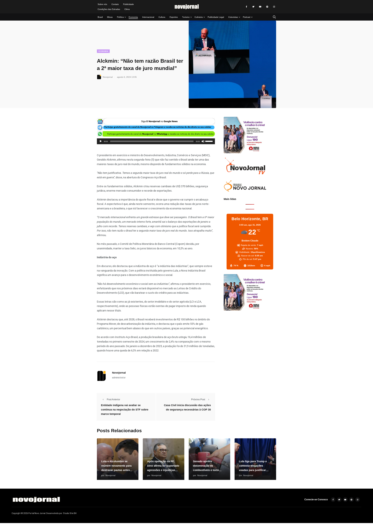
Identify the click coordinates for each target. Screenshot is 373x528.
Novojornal (119, 372)
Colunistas (233, 17)
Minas (110, 17)
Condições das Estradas (109, 9)
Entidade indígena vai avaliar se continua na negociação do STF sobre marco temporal (124, 410)
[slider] (209, 141)
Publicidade (128, 4)
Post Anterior (113, 399)
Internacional (148, 17)
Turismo (186, 17)
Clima (127, 9)
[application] (156, 141)
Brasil (100, 17)
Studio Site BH (69, 513)
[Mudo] (203, 141)
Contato (115, 4)
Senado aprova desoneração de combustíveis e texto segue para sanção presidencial (206, 470)
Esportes (174, 17)
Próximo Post (198, 399)
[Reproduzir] (100, 141)
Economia (133, 17)
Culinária (199, 17)
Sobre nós (102, 4)
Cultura (162, 17)
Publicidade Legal (216, 17)
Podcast (246, 17)
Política (120, 17)
